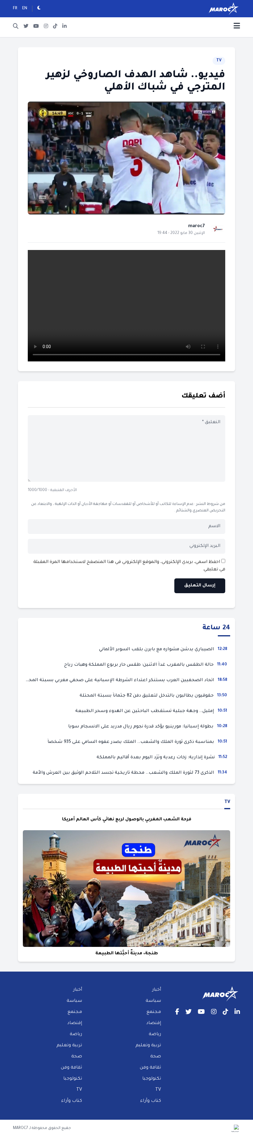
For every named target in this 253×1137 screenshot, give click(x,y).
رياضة (155, 1034)
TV (219, 61)
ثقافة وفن (150, 1067)
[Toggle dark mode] (39, 9)
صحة (155, 1056)
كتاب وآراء (150, 1101)
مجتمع (154, 1012)
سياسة (153, 1001)
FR (15, 8)
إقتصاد (153, 1023)
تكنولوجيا (151, 1079)
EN (24, 8)
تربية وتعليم (148, 1045)
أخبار (156, 990)
